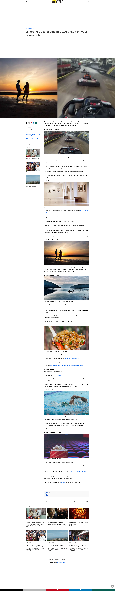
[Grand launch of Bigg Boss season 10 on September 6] (79, 513)
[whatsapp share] (36, 123)
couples (27, 136)
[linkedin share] (33, 123)
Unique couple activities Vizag (31, 139)
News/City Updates (30, 28)
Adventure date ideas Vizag (31, 134)
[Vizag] (57, 1)
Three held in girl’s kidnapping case (35, 522)
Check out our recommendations (73, 358)
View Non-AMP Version (61, 562)
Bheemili (56, 227)
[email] (34, 590)
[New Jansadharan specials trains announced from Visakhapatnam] (79, 535)
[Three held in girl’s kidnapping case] (33, 153)
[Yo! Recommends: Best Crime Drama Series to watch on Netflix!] (57, 513)
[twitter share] (26, 123)
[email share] (29, 123)
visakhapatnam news (30, 141)
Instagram (63, 482)
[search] (88, 2)
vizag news (37, 141)
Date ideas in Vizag (34, 136)
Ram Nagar (58, 375)
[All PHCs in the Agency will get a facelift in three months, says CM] (33, 166)
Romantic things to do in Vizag (32, 138)
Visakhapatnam (50, 542)
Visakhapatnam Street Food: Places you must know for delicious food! (66, 365)
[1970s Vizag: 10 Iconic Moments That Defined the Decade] (33, 179)
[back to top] (112, 586)
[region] (57, 13)
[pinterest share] (31, 123)
